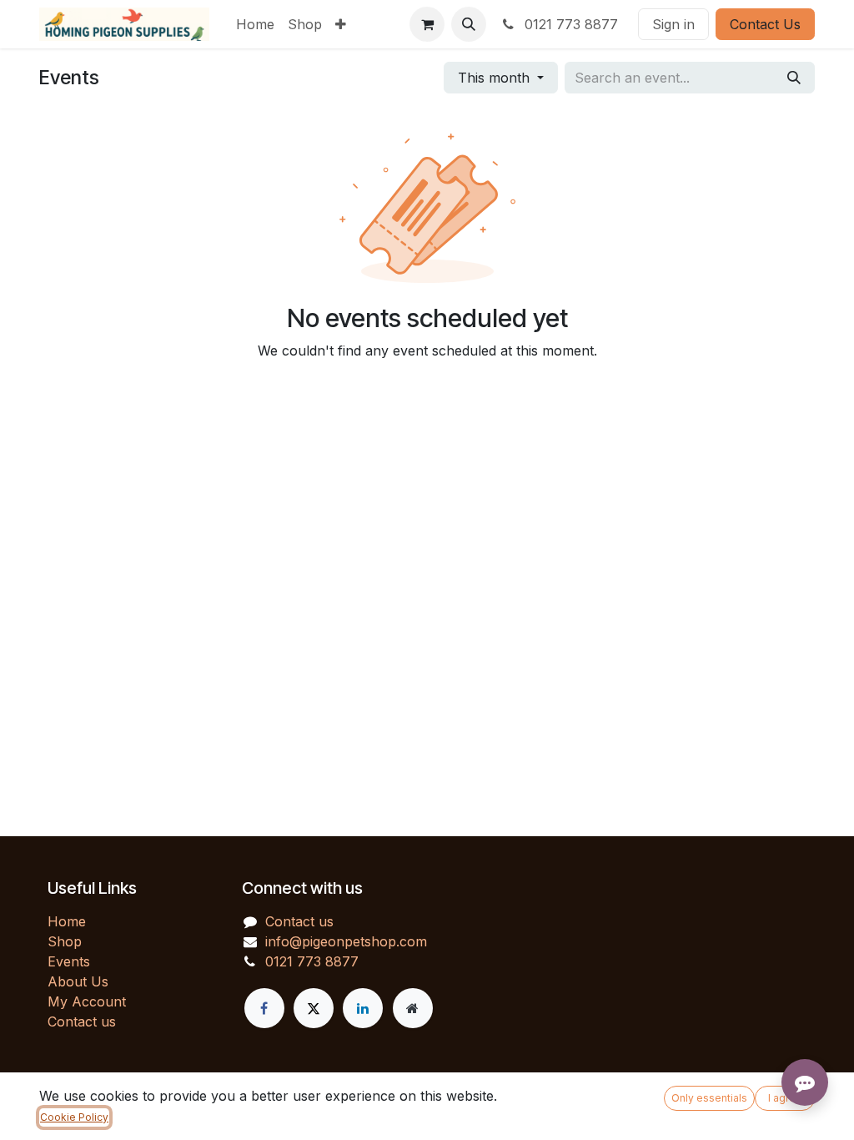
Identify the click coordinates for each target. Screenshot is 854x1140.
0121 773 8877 (569, 24)
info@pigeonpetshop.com (346, 941)
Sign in (673, 24)
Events (69, 961)
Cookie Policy (74, 1117)
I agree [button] (785, 1098)
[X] (314, 1008)
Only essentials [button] (709, 1098)
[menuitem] (255, 24)
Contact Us (765, 24)
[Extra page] (413, 1008)
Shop (65, 941)
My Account (87, 1001)
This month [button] (496, 77)
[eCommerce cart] (427, 24)
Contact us (82, 1021)
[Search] (794, 77)
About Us (78, 981)
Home (67, 921)
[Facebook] (264, 1008)
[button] (468, 24)
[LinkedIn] (363, 1008)
